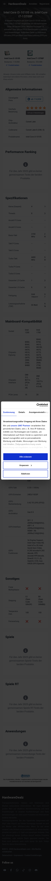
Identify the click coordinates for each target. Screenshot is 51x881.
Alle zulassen (25, 457)
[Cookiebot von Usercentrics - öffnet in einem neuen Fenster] (36, 405)
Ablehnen (25, 474)
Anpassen (24, 465)
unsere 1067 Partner (20, 425)
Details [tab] (22, 412)
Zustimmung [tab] (9, 412)
